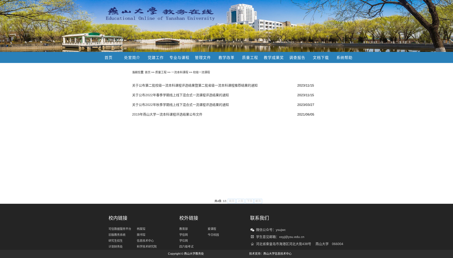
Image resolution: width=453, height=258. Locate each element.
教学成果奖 (274, 58)
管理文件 (203, 58)
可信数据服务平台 (120, 229)
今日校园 (213, 235)
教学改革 (226, 58)
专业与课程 (179, 58)
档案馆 (141, 229)
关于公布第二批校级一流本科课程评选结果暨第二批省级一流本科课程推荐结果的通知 (195, 85)
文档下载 (321, 58)
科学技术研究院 (147, 246)
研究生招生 (116, 240)
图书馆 (141, 235)
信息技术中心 (145, 240)
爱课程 (212, 229)
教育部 (183, 229)
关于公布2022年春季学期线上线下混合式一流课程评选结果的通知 (180, 95)
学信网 (183, 235)
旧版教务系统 (117, 235)
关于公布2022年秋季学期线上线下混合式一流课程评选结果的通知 (180, 105)
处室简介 (132, 58)
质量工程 (250, 58)
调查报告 (297, 58)
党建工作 (156, 58)
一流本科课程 (179, 72)
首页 (109, 58)
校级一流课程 (201, 72)
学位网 (183, 240)
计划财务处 (116, 246)
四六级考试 (186, 246)
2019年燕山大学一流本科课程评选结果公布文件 (167, 114)
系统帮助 (344, 58)
